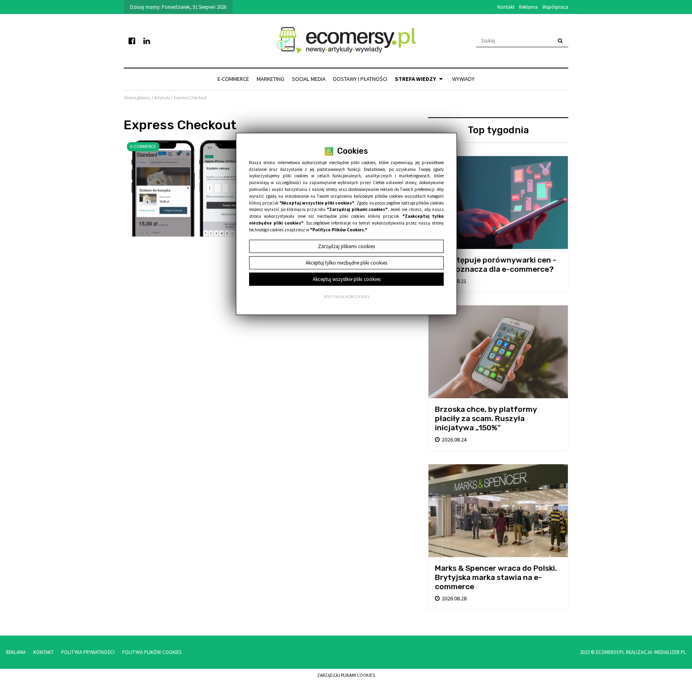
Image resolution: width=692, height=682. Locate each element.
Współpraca (555, 7)
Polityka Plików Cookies (151, 652)
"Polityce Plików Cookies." (338, 230)
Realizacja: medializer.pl (656, 652)
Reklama (528, 7)
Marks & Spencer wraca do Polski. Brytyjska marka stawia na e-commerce (496, 577)
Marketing (270, 78)
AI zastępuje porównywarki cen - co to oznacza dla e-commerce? (495, 264)
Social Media (309, 78)
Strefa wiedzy (416, 78)
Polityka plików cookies (346, 297)
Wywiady (463, 78)
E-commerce (233, 78)
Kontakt (506, 7)
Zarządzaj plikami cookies (346, 675)
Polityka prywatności (88, 652)
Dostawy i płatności (360, 78)
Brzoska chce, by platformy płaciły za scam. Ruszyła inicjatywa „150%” (486, 418)
